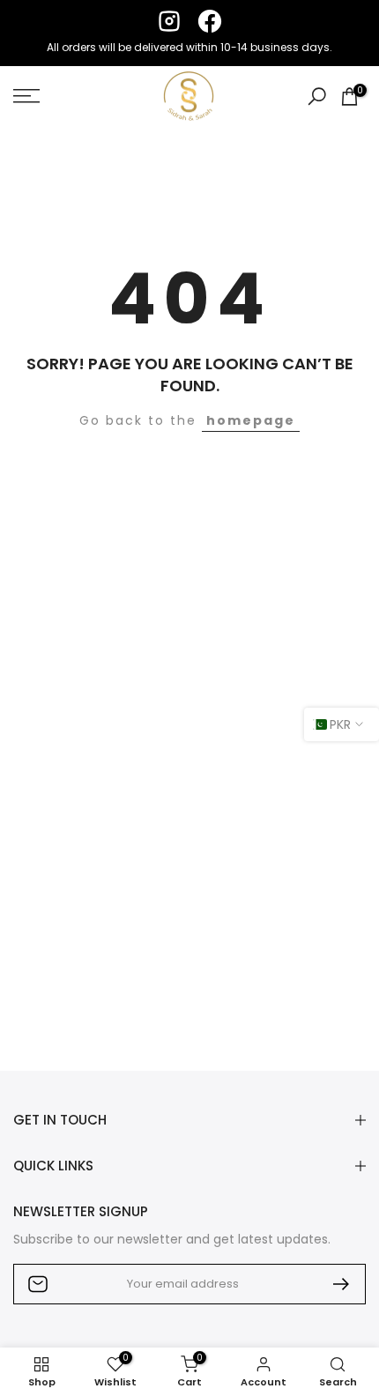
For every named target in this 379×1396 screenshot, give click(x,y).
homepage (250, 420)
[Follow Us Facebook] (209, 21)
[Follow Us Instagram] (169, 21)
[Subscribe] (334, 1284)
